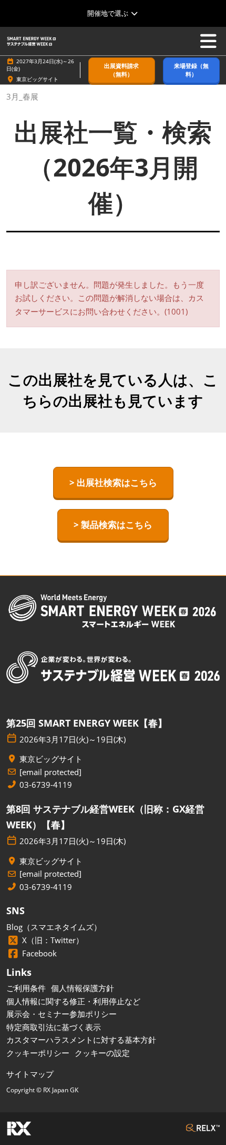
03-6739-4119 (45, 785)
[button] (121, 70)
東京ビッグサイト (37, 79)
